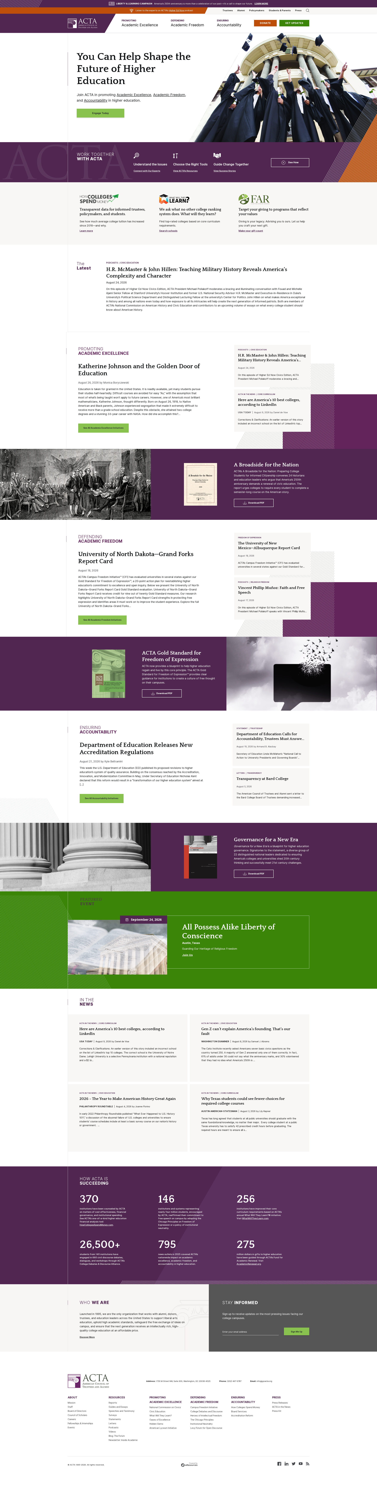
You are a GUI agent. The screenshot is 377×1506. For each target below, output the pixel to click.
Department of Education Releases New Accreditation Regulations (121, 743)
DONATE (265, 23)
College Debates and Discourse (206, 1411)
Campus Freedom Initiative (204, 1407)
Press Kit (276, 1411)
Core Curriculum (266, 394)
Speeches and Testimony (121, 1411)
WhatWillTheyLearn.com (255, 1218)
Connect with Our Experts (147, 171)
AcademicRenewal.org (249, 1264)
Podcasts (112, 263)
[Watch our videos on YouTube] (300, 1463)
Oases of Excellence (159, 1419)
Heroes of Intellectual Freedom (206, 1415)
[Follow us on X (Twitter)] (293, 1463)
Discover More (87, 1337)
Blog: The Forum (117, 1436)
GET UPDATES (294, 23)
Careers (72, 1419)
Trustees (228, 10)
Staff (70, 1407)
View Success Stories (225, 171)
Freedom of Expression (249, 537)
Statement (242, 728)
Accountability (95, 100)
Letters (241, 773)
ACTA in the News (246, 394)
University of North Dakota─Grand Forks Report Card (111, 552)
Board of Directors (77, 1411)
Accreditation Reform (242, 1415)
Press (298, 10)
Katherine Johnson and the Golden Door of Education (111, 364)
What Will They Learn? (160, 1415)
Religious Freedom (260, 582)
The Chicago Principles (202, 1419)
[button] (140, 23)
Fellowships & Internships (80, 1423)
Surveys (113, 1415)
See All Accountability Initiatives (101, 798)
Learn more (86, 230)
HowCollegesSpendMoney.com (96, 1225)
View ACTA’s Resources (185, 171)
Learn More (261, 4)
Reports (113, 1402)
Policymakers (256, 10)
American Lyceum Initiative (163, 1428)
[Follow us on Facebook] (279, 1463)
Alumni (241, 10)
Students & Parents (280, 10)
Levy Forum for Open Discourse (206, 1428)
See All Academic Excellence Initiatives (103, 428)
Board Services (239, 1411)
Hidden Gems (156, 1424)
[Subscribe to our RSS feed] (307, 1463)
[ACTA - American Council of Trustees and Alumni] (86, 23)
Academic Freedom (169, 95)
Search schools (168, 230)
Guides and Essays (118, 1407)
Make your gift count (251, 230)
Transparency (254, 773)
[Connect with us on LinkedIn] (286, 1463)
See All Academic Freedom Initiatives (102, 620)
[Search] (307, 10)
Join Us (187, 955)
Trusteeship (256, 728)
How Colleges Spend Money (245, 1407)
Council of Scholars (77, 1415)
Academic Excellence (134, 95)
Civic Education (129, 263)
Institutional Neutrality (201, 1424)
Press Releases (280, 1402)
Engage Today (100, 113)
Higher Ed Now (176, 10)
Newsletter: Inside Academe (123, 1440)
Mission (71, 1402)
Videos (112, 1431)
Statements (115, 1419)
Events (71, 1427)
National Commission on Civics (165, 1407)
